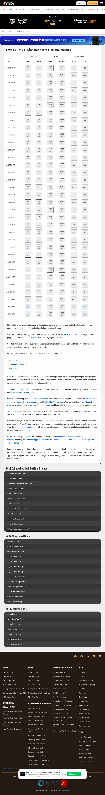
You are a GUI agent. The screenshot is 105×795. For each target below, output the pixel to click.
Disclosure (66, 790)
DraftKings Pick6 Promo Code (64, 731)
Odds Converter (84, 745)
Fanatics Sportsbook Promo (38, 712)
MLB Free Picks (34, 685)
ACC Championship (14, 561)
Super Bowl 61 (12, 614)
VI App (80, 676)
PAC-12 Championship (15, 577)
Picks (11, 31)
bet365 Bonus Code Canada (38, 760)
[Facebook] (75, 656)
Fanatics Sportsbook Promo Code (20, 484)
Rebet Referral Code (60, 709)
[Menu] (101, 3)
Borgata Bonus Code (15, 524)
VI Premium (82, 672)
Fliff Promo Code (59, 689)
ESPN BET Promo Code (37, 736)
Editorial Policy (84, 722)
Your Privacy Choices (10, 768)
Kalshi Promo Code (14, 479)
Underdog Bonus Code (36, 740)
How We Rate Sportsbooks (13, 718)
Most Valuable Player (15, 629)
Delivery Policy (84, 714)
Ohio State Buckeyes (33, 337)
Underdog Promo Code (15, 514)
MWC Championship (15, 587)
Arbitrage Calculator (85, 762)
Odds (3, 31)
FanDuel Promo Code (15, 504)
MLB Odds (13, 368)
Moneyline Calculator (86, 758)
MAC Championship (14, 602)
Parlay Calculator (84, 737)
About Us (81, 689)
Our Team (82, 693)
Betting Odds (8, 672)
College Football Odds (17, 364)
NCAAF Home (8, 10)
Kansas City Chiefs (70, 334)
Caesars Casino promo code (65, 440)
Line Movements (23, 31)
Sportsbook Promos (85, 681)
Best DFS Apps (59, 672)
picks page (15, 392)
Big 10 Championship (15, 567)
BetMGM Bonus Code (15, 489)
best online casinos (65, 436)
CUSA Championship (15, 597)
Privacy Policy (83, 701)
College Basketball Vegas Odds (15, 693)
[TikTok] (94, 656)
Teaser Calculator (84, 749)
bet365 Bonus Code (14, 494)
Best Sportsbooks (34, 708)
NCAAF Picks (34, 10)
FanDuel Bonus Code (36, 721)
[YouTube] (88, 656)
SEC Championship (14, 556)
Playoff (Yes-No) (13, 624)
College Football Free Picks (38, 689)
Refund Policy (83, 709)
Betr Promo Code (59, 697)
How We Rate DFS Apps (12, 729)
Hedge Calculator (84, 754)
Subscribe (93, 3)
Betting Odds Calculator (87, 741)
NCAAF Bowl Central (51, 10)
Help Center (82, 697)
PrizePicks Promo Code (62, 705)
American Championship (16, 582)
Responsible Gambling (86, 685)
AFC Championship (14, 644)
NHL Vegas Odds (9, 697)
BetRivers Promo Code (15, 519)
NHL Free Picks (34, 697)
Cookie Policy (83, 718)
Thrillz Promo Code (60, 685)
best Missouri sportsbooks (26, 427)
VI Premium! (29, 392)
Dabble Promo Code (60, 693)
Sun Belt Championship (16, 592)
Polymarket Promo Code (16, 474)
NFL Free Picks (34, 676)
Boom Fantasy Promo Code (63, 701)
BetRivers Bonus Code (36, 744)
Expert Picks (33, 672)
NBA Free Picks (34, 681)
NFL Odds (12, 360)
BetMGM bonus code (55, 402)
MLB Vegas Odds (9, 685)
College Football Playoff (16, 546)
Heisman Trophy (13, 541)
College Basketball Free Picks (39, 693)
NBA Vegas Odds (9, 681)
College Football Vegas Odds (14, 689)
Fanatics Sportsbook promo (27, 402)
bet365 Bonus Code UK (37, 764)
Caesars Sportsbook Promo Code (19, 529)
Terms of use (83, 705)
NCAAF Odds (20, 10)
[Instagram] (100, 656)
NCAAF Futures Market (70, 10)
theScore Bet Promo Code (17, 509)
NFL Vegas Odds (9, 676)
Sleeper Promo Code (36, 748)
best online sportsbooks (38, 399)
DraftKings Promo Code (16, 499)
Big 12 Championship (15, 572)
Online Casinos (84, 726)
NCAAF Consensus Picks (90, 10)
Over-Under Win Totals (15, 551)
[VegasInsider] (3, 658)
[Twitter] (81, 656)
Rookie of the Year (14, 634)
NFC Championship (14, 639)
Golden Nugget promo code (37, 440)
